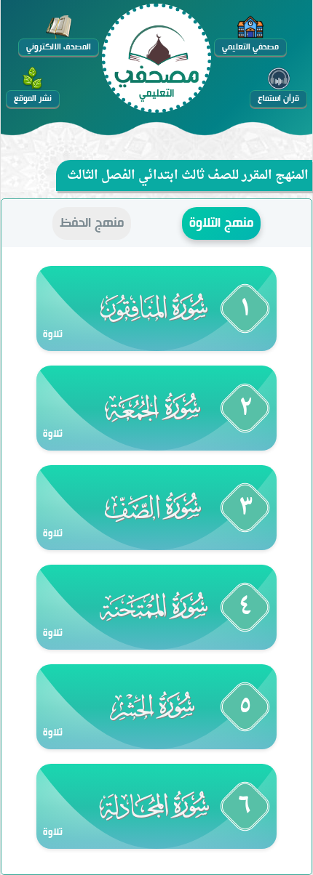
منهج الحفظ (92, 223)
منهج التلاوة (221, 223)
